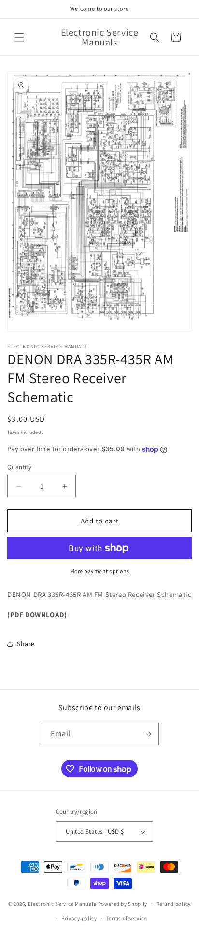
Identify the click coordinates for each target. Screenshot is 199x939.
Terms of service (126, 918)
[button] (19, 37)
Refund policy (173, 903)
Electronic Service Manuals (62, 903)
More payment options (99, 571)
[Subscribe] (147, 734)
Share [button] (26, 644)
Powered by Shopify (123, 903)
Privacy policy (79, 918)
